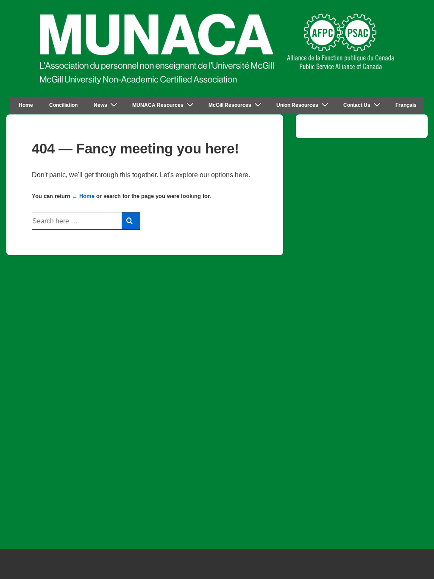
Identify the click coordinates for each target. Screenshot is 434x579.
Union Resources (297, 105)
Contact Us (356, 105)
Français (406, 105)
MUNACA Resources (158, 105)
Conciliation (63, 105)
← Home (83, 196)
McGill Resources (230, 105)
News (100, 105)
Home (26, 105)
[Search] (131, 220)
